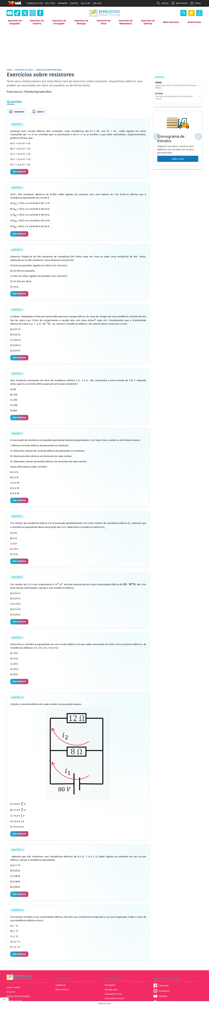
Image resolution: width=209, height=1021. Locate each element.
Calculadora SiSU (113, 993)
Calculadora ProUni (114, 998)
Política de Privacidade (18, 996)
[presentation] (43, 323)
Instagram (164, 990)
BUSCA (165, 3)
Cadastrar (61, 985)
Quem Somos (13, 987)
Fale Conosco (62, 989)
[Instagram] (33, 13)
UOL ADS (97, 3)
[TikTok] (17, 13)
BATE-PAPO (181, 3)
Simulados (109, 985)
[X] (25, 13)
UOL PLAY (85, 3)
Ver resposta (19, 172)
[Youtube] (10, 13)
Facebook (163, 985)
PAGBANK (62, 3)
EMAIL (198, 3)
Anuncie (11, 991)
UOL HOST (50, 3)
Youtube (163, 996)
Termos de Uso (14, 1000)
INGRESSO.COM (35, 3)
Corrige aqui (110, 989)
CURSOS (74, 3)
